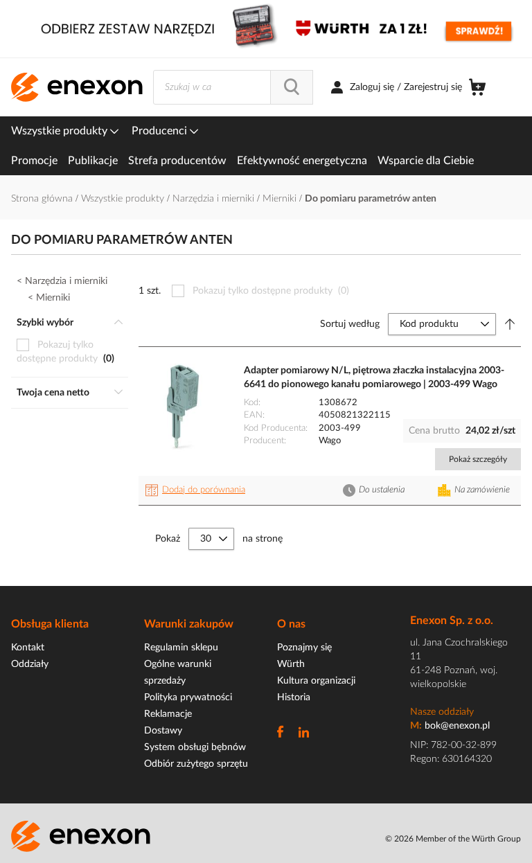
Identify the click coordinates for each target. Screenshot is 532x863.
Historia (293, 697)
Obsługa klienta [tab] (50, 624)
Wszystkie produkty (60, 130)
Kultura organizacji (316, 681)
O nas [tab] (291, 624)
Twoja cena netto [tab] (53, 393)
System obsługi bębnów (195, 747)
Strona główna (43, 199)
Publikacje (93, 160)
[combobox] (233, 87)
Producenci (161, 130)
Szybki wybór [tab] (45, 323)
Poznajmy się (304, 647)
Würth (291, 664)
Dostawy (163, 731)
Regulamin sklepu (181, 647)
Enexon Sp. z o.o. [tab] (451, 620)
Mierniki (281, 199)
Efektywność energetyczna (302, 160)
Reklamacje (168, 714)
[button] (197, 490)
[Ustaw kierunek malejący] (510, 324)
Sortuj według (350, 324)
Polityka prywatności (188, 697)
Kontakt (27, 647)
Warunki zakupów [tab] (188, 624)
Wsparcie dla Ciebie (426, 160)
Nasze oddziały (442, 712)
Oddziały (29, 664)
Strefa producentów (177, 160)
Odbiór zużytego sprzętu (196, 764)
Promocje (34, 160)
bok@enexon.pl (457, 726)
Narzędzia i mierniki (214, 199)
